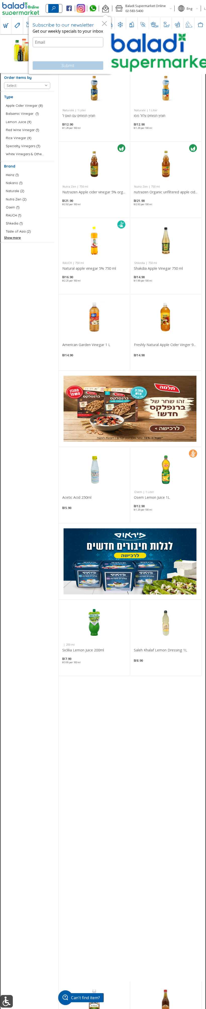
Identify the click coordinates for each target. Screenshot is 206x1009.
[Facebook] (69, 8)
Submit (68, 65)
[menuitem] (6, 25)
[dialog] (70, 45)
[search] (53, 8)
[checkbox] (27, 105)
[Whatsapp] (93, 8)
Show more (12, 238)
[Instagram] (81, 8)
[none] (94, 103)
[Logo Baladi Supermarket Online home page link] (20, 8)
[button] (105, 8)
